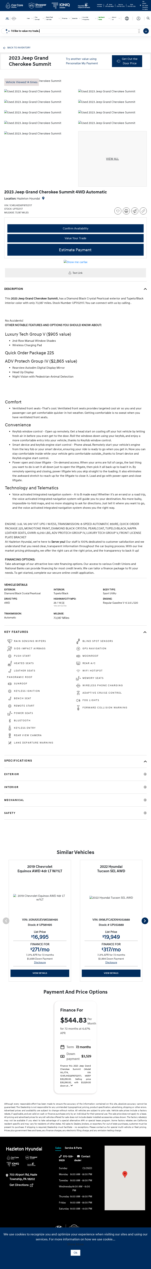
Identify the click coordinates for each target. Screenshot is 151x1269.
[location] (140, 5)
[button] (125, 1174)
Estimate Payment (75, 250)
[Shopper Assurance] (31, 1157)
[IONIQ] (13, 1164)
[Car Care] (13, 1157)
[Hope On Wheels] (31, 1164)
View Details (40, 973)
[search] (148, 18)
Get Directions (19, 1185)
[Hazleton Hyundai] (14, 18)
